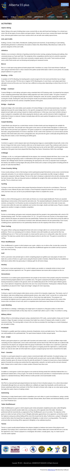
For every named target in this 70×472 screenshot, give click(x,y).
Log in (65, 4)
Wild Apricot (51, 470)
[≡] (66, 16)
